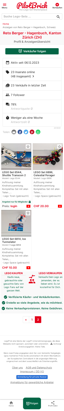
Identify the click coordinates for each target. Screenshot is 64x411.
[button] (4, 5)
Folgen (32, 403)
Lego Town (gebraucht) (16, 196)
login (13, 206)
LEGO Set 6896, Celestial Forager (44, 174)
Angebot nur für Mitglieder (16, 202)
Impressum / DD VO (32, 371)
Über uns (17, 367)
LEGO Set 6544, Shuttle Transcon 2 (14, 174)
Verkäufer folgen (32, 51)
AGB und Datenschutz (39, 367)
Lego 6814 (16, 245)
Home (6, 24)
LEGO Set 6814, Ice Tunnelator (14, 240)
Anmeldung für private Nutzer (32, 376)
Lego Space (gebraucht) (48, 196)
